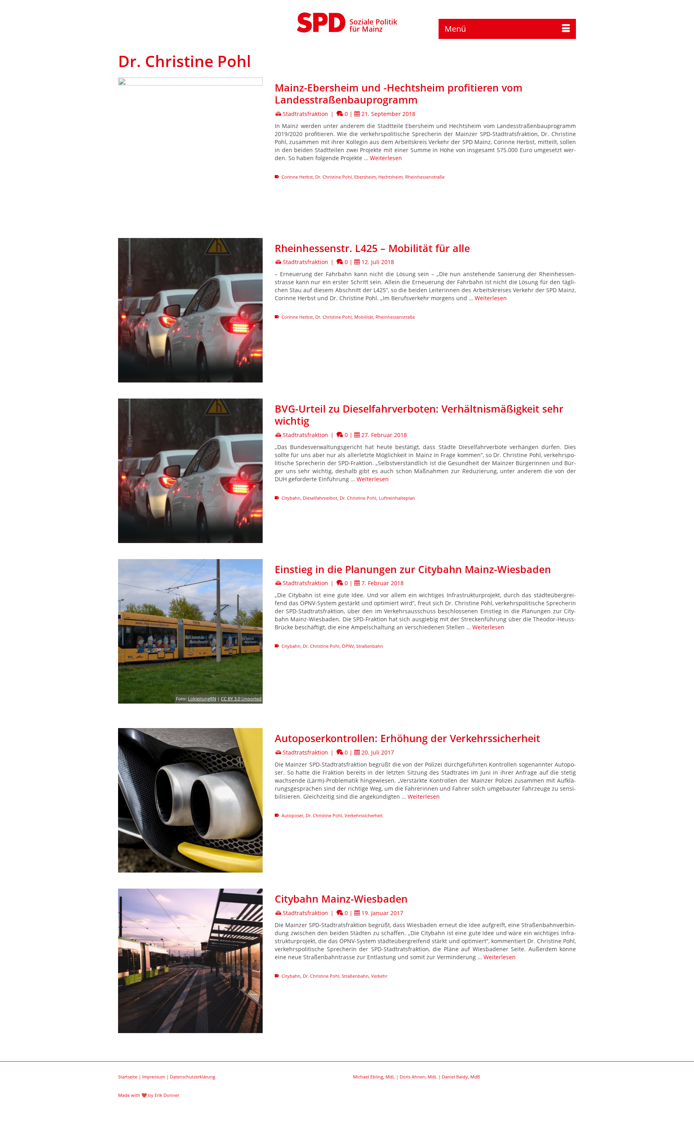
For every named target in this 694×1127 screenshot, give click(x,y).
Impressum (153, 1077)
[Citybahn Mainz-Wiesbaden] (190, 961)
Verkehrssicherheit (364, 815)
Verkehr (379, 976)
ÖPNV (348, 646)
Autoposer (292, 815)
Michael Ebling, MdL (374, 1077)
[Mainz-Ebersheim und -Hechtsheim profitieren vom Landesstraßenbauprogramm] (190, 149)
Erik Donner (167, 1095)
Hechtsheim (390, 177)
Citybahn (291, 498)
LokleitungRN (202, 699)
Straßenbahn (369, 646)
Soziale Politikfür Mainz (373, 25)
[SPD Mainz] (321, 21)
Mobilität (363, 317)
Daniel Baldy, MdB (461, 1077)
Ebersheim (365, 177)
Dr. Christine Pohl (333, 177)
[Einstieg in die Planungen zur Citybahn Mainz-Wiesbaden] (190, 631)
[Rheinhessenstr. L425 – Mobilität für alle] (190, 310)
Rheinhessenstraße (425, 177)
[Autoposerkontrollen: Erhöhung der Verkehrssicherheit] (190, 800)
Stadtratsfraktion (305, 114)
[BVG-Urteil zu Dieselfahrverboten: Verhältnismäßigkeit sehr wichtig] (190, 471)
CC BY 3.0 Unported (241, 699)
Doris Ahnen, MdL (418, 1077)
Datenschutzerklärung (192, 1077)
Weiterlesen (386, 158)
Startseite (127, 1077)
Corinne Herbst (297, 177)
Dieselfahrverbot (320, 498)
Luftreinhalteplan (397, 498)
